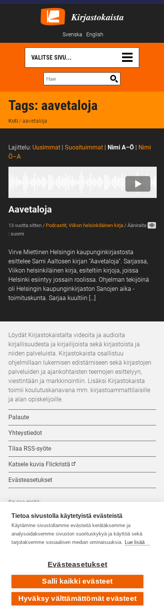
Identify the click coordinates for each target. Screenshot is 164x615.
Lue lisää (135, 542)
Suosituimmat (84, 147)
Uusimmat (46, 147)
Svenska (72, 34)
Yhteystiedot (25, 433)
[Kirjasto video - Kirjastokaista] (52, 16)
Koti (13, 121)
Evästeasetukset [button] (30, 480)
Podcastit (56, 225)
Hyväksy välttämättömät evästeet (77, 598)
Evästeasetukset (77, 564)
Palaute (18, 417)
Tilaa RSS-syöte (29, 448)
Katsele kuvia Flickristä (39, 464)
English (94, 34)
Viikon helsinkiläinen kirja (96, 225)
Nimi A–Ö (121, 147)
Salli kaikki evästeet (77, 581)
